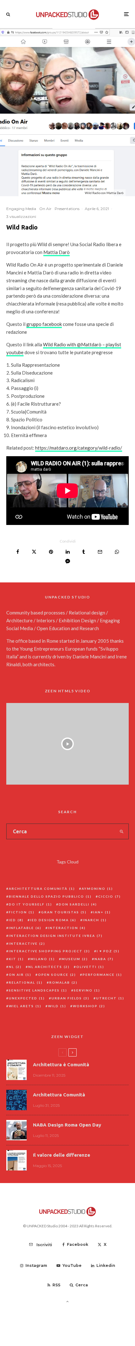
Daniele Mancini (89, 656)
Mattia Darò (56, 252)
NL (15, 967)
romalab (63, 982)
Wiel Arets (25, 1006)
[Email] (100, 551)
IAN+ (102, 912)
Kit (16, 959)
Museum (75, 959)
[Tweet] (34, 551)
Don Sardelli (78, 904)
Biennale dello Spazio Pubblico (50, 896)
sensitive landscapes (38, 990)
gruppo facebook (44, 324)
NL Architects (49, 967)
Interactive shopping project (49, 951)
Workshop (89, 1006)
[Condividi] (17, 551)
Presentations (67, 208)
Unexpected (27, 998)
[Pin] (51, 551)
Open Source (57, 974)
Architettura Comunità (42, 888)
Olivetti (90, 967)
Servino (87, 990)
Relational (26, 982)
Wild (57, 1006)
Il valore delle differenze (61, 1155)
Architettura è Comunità (61, 1064)
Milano (42, 959)
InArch (95, 920)
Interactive (27, 943)
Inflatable (25, 928)
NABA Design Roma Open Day (67, 1124)
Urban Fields (70, 998)
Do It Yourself (30, 904)
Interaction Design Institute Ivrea (56, 936)
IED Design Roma (53, 920)
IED (16, 920)
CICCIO (109, 896)
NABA (104, 959)
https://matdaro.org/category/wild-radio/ (78, 448)
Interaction (67, 928)
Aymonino (97, 888)
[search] (122, 831)
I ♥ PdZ (108, 951)
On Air (45, 208)
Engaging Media (21, 208)
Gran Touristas (64, 912)
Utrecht (110, 998)
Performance (102, 974)
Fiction (22, 912)
